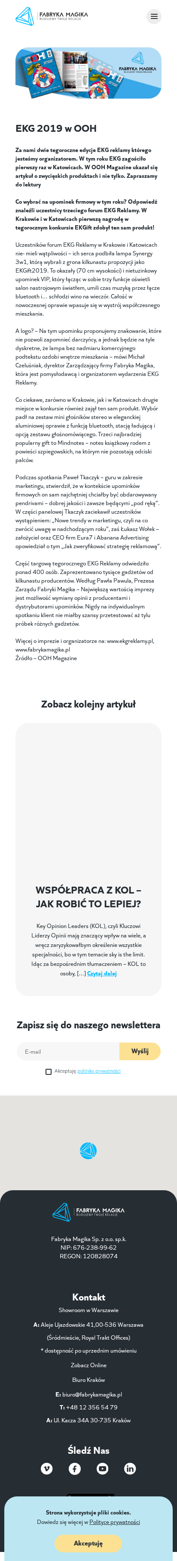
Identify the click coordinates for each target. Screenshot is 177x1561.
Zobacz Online (89, 1364)
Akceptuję (88, 1070)
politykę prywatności (99, 1070)
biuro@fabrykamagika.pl (92, 1394)
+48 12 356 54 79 (92, 1407)
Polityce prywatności (114, 1521)
